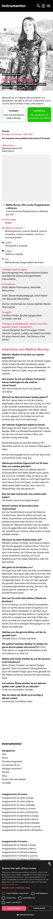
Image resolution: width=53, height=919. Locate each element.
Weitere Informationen (10, 884)
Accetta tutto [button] (14, 908)
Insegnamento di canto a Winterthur (20, 812)
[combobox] (49, 863)
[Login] (43, 6)
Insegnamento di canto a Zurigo (18, 798)
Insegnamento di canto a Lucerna (19, 809)
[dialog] (26, 889)
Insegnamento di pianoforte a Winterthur (22, 830)
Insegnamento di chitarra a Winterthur (21, 859)
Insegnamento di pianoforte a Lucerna (21, 827)
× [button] (50, 865)
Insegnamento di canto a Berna (17, 802)
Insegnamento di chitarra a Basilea (19, 852)
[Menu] (48, 6)
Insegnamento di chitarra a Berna (18, 849)
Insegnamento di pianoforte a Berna (20, 819)
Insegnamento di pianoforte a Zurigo (20, 816)
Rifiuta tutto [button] (39, 908)
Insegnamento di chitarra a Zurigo (19, 845)
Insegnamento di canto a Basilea (18, 805)
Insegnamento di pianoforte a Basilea (20, 823)
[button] (26, 888)
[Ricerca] (38, 6)
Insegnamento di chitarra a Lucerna (20, 856)
